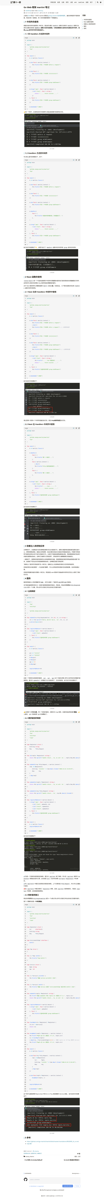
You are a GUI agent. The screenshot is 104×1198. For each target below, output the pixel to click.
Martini (32, 1156)
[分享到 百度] (79, 1153)
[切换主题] (100, 2)
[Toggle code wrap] (76, 37)
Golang (41, 10)
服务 (85, 26)
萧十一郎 (17, 2)
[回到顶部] (101, 1195)
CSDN (29, 16)
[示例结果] (52, 260)
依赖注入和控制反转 (89, 24)
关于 (91, 2)
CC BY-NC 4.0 (59, 1196)
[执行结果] (52, 130)
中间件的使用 (88, 20)
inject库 (29, 1144)
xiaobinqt (28, 10)
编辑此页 (39, 1153)
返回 (76, 1156)
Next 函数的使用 (88, 22)
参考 (85, 28)
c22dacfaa (36, 1151)
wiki (75, 2)
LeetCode (81, 2)
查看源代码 (33, 1153)
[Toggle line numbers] (73, 37)
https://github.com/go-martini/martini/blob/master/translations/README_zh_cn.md (53, 1141)
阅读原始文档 (27, 1153)
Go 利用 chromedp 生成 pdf (33, 1160)
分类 (63, 2)
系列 (67, 2)
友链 (87, 2)
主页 (79, 1156)
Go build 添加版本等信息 (71, 1160)
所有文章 (53, 2)
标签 (58, 2)
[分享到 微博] (78, 1153)
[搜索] (97, 2)
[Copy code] (79, 37)
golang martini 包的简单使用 (56, 16)
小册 (71, 2)
